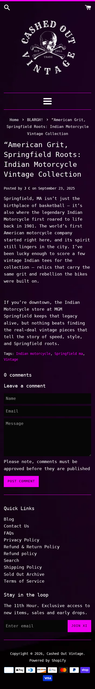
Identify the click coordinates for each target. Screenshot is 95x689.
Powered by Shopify (47, 660)
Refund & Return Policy (32, 546)
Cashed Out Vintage (65, 654)
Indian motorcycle (33, 354)
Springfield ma (68, 354)
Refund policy (20, 553)
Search (11, 560)
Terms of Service (24, 581)
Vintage (11, 359)
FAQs (9, 533)
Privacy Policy (21, 539)
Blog (9, 519)
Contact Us (16, 526)
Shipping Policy (23, 567)
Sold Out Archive (24, 574)
